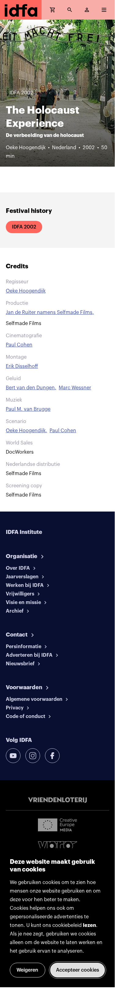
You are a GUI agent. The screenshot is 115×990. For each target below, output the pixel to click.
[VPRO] (57, 847)
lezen (89, 925)
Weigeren (27, 970)
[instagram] (32, 755)
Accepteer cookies (77, 970)
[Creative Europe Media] (57, 824)
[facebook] (52, 755)
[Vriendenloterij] (57, 800)
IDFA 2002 (24, 227)
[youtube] (13, 755)
